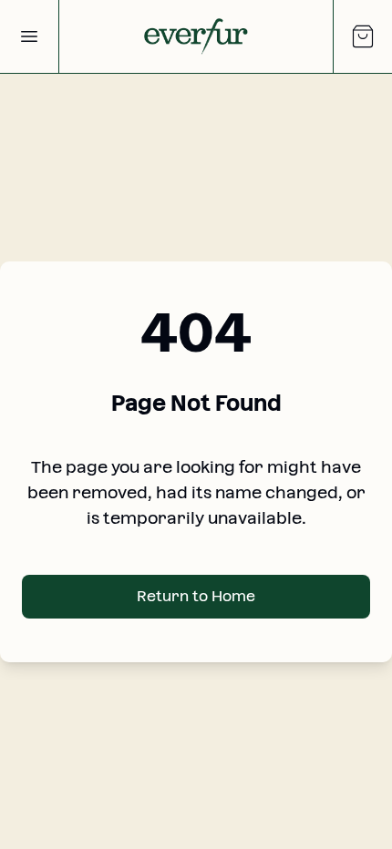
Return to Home (196, 596)
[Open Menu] (29, 36)
